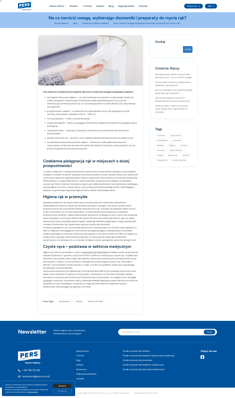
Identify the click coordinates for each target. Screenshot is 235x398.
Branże (73, 6)
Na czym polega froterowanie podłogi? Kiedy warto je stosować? (173, 92)
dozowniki (177, 140)
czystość (161, 135)
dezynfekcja (64, 301)
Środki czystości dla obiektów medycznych (143, 364)
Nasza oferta (56, 6)
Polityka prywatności (86, 374)
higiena (79, 301)
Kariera (100, 6)
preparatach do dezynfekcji (94, 252)
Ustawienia (62, 391)
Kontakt (143, 6)
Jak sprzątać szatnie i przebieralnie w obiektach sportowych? (173, 84)
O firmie (87, 6)
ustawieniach (32, 392)
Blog (111, 6)
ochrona (161, 150)
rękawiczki (172, 155)
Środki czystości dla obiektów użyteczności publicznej (148, 355)
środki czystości (95, 301)
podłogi (160, 155)
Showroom (81, 369)
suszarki (185, 155)
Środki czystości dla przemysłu (137, 360)
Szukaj (160, 42)
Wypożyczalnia (126, 6)
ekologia (160, 145)
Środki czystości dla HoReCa (136, 351)
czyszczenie (175, 135)
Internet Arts (151, 393)
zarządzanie (162, 160)
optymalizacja (176, 150)
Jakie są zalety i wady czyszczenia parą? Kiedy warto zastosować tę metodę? (171, 108)
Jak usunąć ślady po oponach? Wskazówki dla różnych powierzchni (172, 99)
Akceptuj (62, 386)
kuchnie (183, 145)
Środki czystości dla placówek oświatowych (144, 369)
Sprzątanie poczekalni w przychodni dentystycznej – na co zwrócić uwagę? (173, 76)
